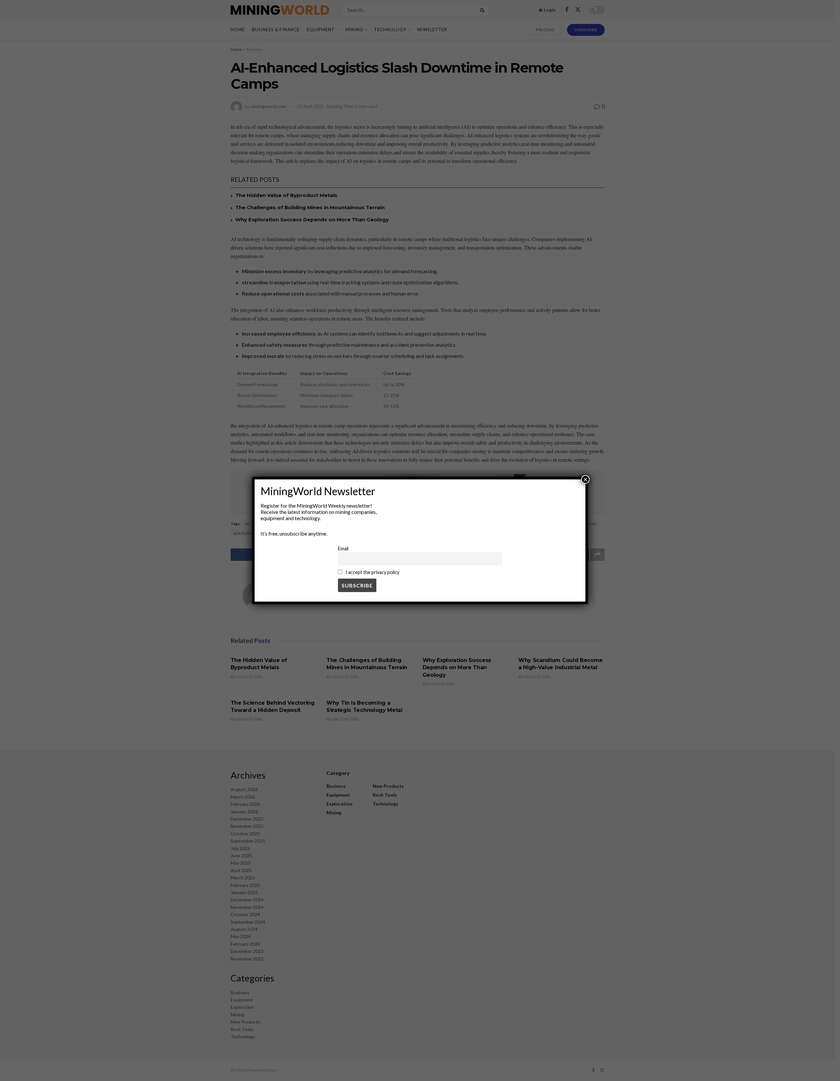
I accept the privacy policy (372, 572)
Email (343, 548)
